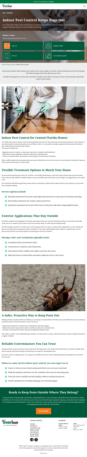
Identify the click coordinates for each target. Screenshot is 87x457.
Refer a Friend (34, 430)
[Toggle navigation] (84, 6)
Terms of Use (34, 436)
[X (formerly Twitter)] (36, 439)
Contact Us (33, 426)
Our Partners (34, 432)
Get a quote (43, 411)
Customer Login (35, 428)
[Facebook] (32, 439)
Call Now (51, 1)
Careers (32, 424)
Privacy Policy (34, 434)
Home (4, 65)
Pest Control (11, 65)
